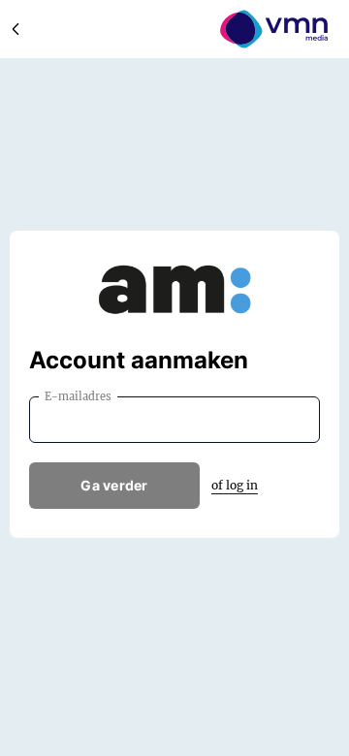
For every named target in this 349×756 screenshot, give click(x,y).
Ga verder (114, 485)
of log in (234, 485)
